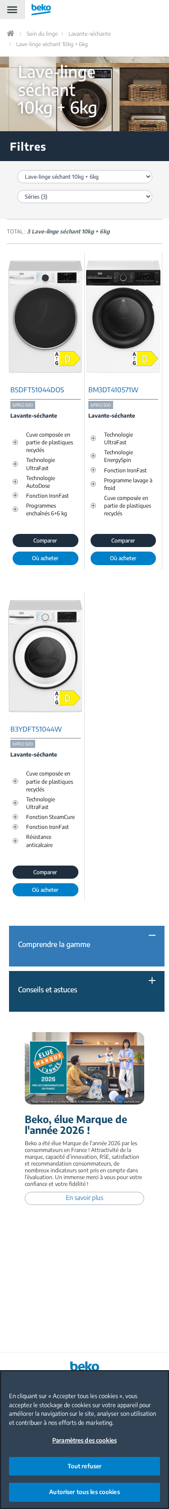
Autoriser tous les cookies (84, 1491)
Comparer (45, 540)
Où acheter (45, 558)
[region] (84, 1439)
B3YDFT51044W (36, 729)
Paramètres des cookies (84, 1440)
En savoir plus (84, 1197)
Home (11, 33)
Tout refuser (85, 1466)
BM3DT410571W (113, 390)
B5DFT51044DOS (37, 390)
